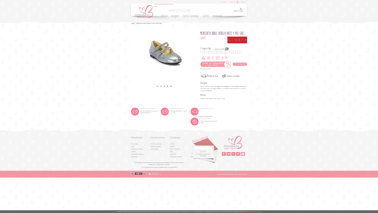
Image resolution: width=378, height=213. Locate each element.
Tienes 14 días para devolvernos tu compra (208, 120)
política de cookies (251, 211)
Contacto (133, 151)
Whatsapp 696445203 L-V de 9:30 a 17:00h (179, 110)
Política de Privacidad (156, 146)
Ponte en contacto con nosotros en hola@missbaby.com (149, 110)
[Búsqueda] (189, 10)
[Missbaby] (144, 11)
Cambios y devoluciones (137, 149)
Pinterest (238, 154)
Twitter (229, 154)
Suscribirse (203, 151)
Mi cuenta (242, 2)
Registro (233, 2)
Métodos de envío (212, 76)
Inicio (133, 23)
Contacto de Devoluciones (137, 154)
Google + (233, 154)
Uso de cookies (154, 149)
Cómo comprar (134, 143)
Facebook (224, 154)
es (222, 2)
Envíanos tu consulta (233, 76)
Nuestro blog (134, 156)
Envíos (132, 146)
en (225, 2)
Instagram (243, 154)
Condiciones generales (156, 143)
